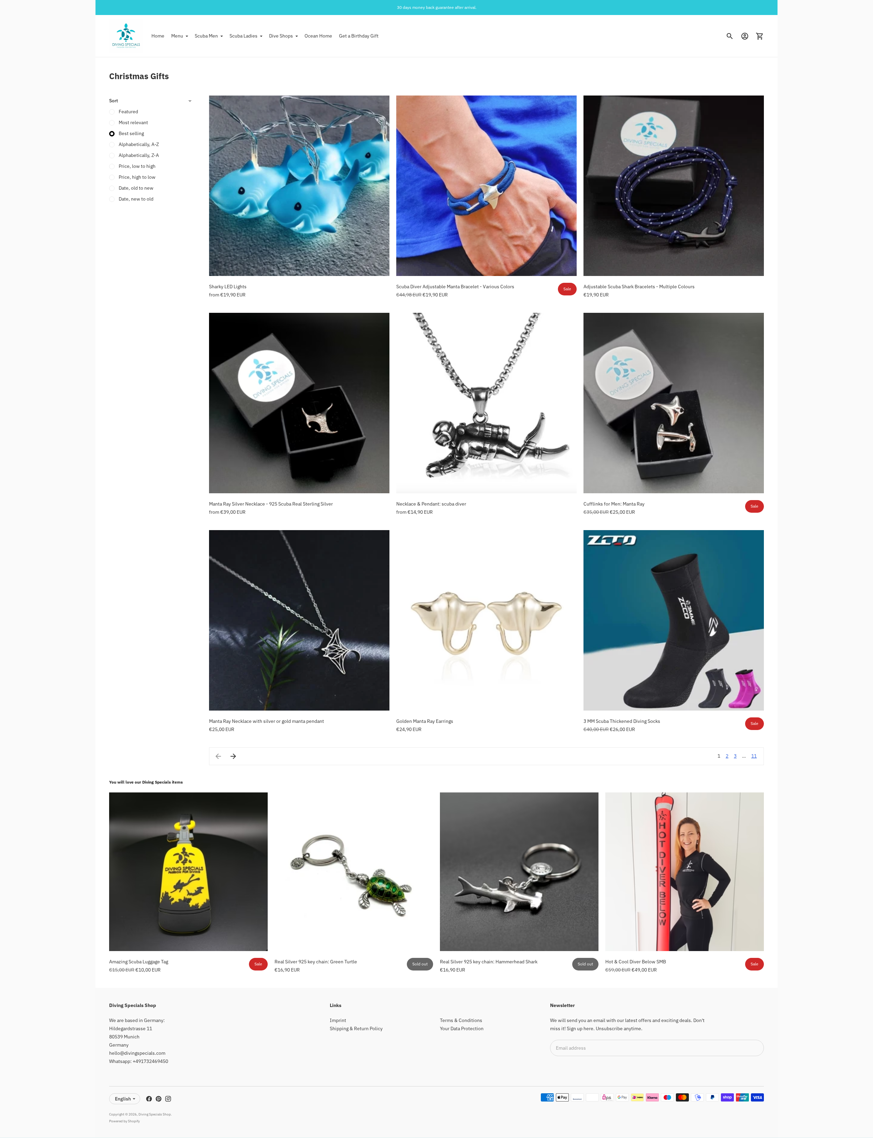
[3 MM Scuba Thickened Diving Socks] (673, 620)
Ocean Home (318, 36)
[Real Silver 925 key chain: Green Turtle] (354, 871)
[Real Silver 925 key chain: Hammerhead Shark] (519, 871)
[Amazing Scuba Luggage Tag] (188, 871)
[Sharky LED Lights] (299, 186)
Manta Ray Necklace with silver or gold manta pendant (266, 721)
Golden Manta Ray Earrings (424, 721)
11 (754, 756)
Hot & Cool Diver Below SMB (635, 962)
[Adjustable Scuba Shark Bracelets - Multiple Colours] (673, 186)
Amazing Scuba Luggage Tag (138, 962)
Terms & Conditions (461, 1020)
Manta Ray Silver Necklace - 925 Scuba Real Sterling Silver (271, 504)
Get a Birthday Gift (359, 36)
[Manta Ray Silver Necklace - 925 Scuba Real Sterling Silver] (299, 403)
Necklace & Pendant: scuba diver (431, 504)
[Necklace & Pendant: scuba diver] (486, 403)
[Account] (744, 36)
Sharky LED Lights (228, 286)
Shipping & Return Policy (356, 1028)
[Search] (729, 36)
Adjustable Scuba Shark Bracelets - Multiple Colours (639, 286)
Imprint (338, 1020)
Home (157, 36)
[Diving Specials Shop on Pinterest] (158, 1098)
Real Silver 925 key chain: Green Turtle (316, 962)
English (123, 1099)
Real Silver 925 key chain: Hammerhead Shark (488, 962)
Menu (177, 36)
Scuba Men (206, 36)
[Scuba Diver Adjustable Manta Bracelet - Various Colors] (486, 186)
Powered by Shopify (124, 1121)
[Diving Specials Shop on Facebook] (149, 1098)
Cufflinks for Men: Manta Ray (614, 504)
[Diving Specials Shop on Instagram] (168, 1098)
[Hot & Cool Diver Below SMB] (684, 871)
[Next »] (233, 756)
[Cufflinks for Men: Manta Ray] (673, 403)
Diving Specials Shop (154, 1114)
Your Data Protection (462, 1028)
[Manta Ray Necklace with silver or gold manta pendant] (299, 620)
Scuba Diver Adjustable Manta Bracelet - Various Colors (455, 286)
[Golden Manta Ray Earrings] (486, 620)
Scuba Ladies (243, 36)
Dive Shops (281, 36)
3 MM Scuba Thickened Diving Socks (621, 721)
